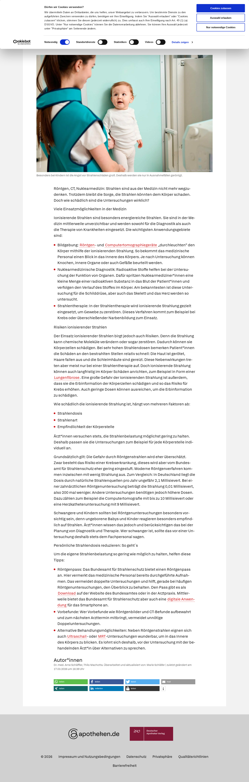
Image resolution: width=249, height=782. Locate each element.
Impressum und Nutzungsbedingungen (89, 756)
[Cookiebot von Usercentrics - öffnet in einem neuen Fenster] (22, 42)
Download (67, 593)
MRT (102, 636)
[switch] (102, 42)
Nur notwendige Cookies (220, 27)
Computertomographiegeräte (131, 245)
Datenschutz (136, 756)
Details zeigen (180, 42)
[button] (71, 681)
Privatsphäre (162, 756)
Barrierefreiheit (125, 765)
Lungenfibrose (66, 377)
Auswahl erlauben (220, 17)
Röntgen (87, 245)
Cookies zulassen (220, 8)
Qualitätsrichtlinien (193, 756)
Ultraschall (77, 636)
